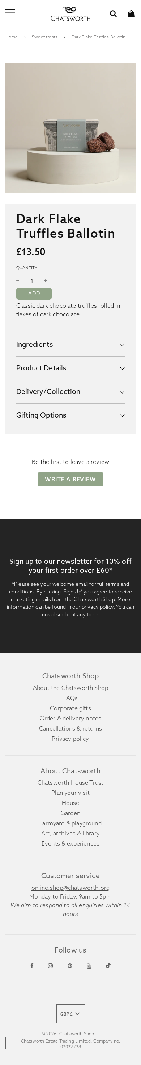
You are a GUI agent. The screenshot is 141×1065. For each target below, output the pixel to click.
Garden (70, 813)
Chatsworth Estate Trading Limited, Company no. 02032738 (70, 1043)
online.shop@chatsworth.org (70, 887)
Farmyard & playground (70, 823)
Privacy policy (70, 738)
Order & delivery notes (71, 718)
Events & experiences (70, 843)
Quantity (26, 267)
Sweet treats (44, 37)
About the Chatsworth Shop (70, 687)
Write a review (70, 479)
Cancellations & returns (70, 728)
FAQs (70, 698)
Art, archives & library (70, 833)
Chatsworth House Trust (71, 782)
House (71, 802)
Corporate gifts (70, 708)
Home (11, 37)
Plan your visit (70, 792)
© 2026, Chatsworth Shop (68, 1033)
